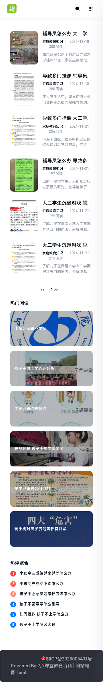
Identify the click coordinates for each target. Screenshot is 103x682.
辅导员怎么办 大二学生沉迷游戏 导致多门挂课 (67, 34)
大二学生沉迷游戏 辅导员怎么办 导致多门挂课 (67, 203)
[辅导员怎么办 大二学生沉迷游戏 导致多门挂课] (24, 48)
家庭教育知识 (52, 42)
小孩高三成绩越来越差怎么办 (45, 573)
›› (56, 290)
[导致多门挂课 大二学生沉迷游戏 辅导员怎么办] (24, 132)
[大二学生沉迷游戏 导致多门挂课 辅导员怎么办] (24, 259)
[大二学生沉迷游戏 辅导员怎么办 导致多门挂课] (24, 217)
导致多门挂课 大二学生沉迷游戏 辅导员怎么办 (67, 118)
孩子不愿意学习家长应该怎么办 (47, 593)
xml (22, 672)
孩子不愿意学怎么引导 (39, 604)
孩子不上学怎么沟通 (37, 624)
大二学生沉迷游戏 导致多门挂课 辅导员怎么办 (67, 245)
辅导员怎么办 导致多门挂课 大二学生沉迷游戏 (67, 161)
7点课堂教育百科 (54, 665)
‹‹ (43, 290)
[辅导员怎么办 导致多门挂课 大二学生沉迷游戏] (24, 175)
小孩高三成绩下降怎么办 (41, 583)
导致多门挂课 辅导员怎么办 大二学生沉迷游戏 (67, 76)
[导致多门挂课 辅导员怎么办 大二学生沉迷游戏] (24, 90)
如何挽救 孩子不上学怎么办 (44, 614)
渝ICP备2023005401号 (68, 659)
